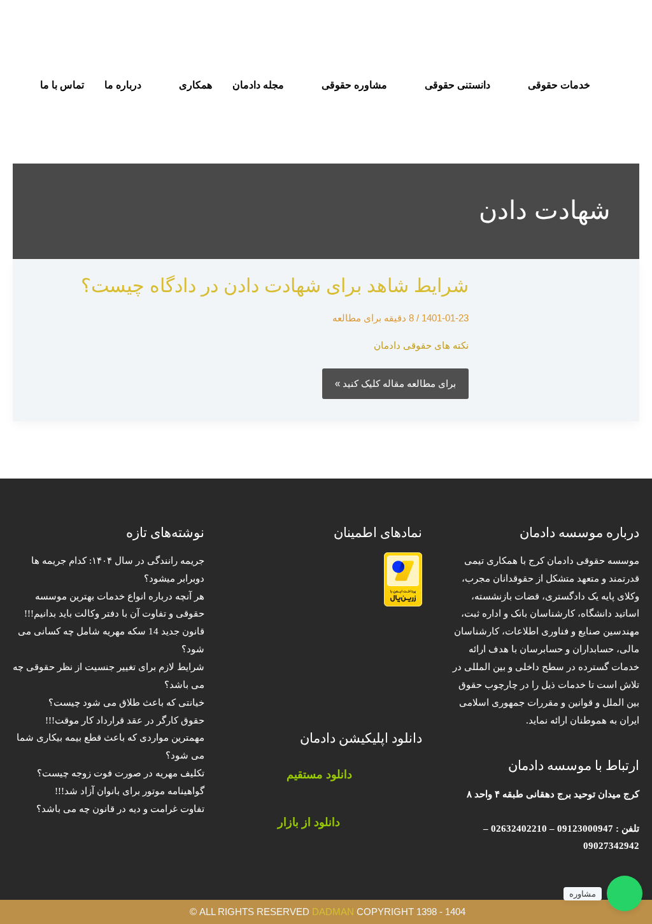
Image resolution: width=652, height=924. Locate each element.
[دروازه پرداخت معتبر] (403, 578)
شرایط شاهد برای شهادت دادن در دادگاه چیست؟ (275, 285)
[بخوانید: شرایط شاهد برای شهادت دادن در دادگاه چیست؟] (561, 338)
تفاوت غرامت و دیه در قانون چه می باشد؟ (120, 809)
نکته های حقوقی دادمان (421, 345)
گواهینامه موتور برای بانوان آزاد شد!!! (129, 791)
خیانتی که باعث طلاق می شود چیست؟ (126, 702)
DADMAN (333, 911)
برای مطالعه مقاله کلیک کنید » (396, 382)
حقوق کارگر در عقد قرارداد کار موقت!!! (124, 720)
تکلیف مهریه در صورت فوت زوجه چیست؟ (120, 773)
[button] (28, 118)
